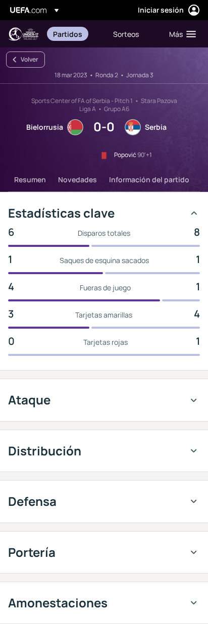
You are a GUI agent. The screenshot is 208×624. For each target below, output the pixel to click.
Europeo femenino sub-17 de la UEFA (23, 34)
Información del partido (149, 179)
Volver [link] (29, 59)
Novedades (77, 179)
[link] (67, 33)
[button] (180, 33)
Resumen (30, 179)
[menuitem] (74, 33)
